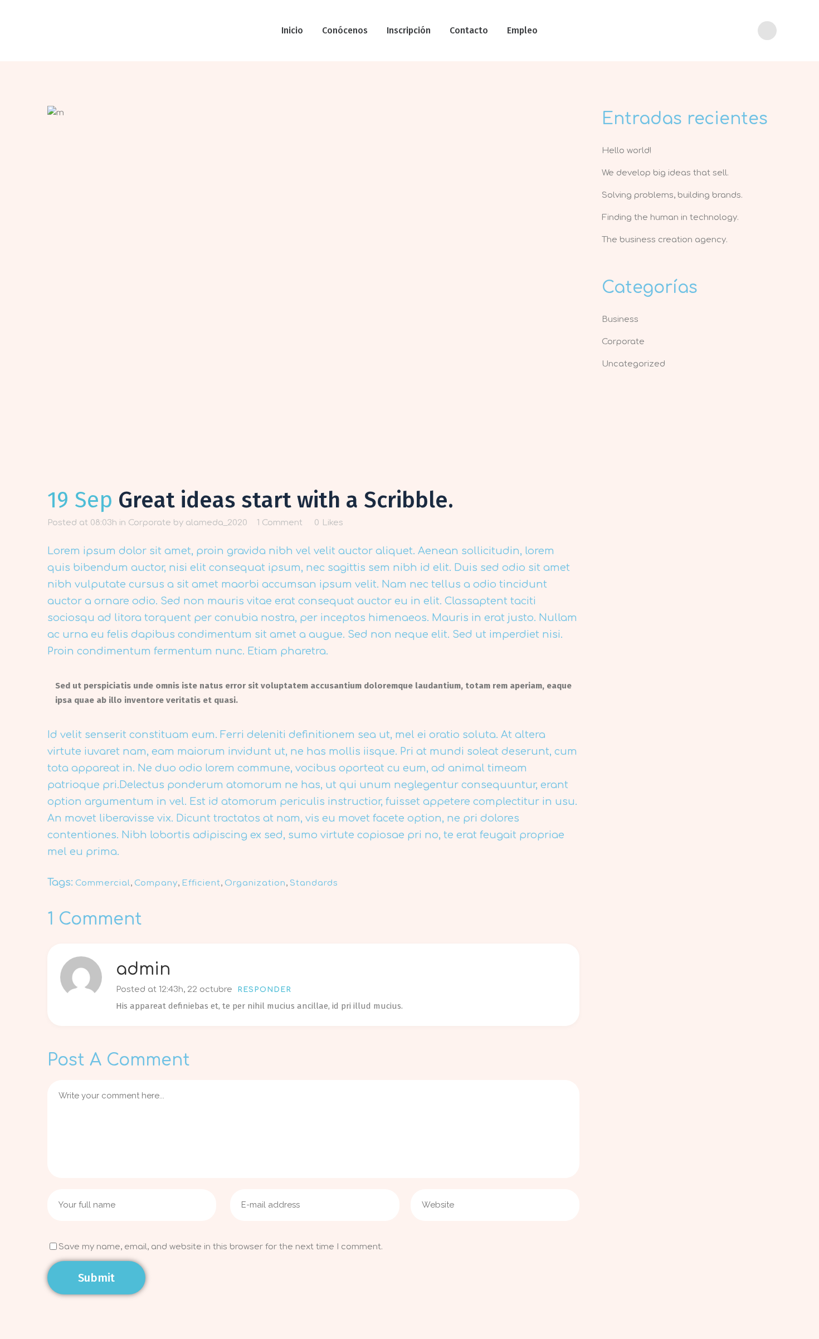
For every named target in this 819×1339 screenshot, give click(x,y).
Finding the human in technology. (670, 217)
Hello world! (626, 150)
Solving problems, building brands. (672, 195)
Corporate (149, 522)
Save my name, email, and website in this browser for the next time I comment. (220, 1247)
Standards (314, 883)
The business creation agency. (665, 240)
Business (620, 319)
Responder (264, 990)
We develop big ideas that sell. (665, 173)
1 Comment (280, 522)
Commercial (102, 883)
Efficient (201, 883)
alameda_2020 (216, 522)
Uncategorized (633, 364)
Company (156, 883)
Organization (255, 883)
